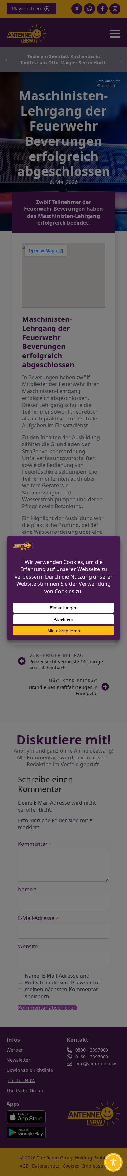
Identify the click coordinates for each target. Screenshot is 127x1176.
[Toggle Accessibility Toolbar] (113, 1162)
